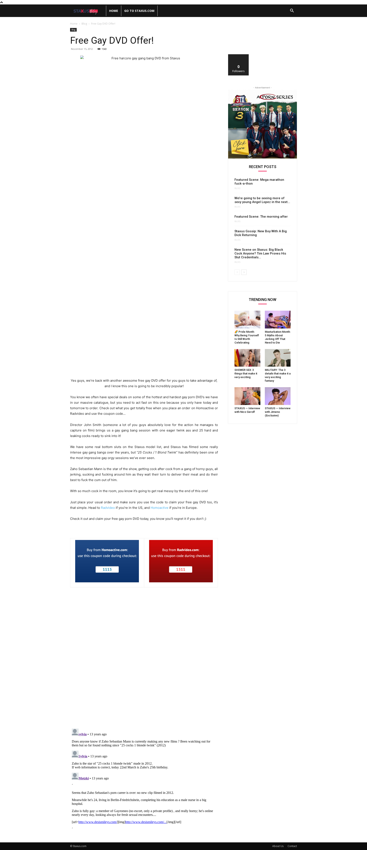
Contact (292, 846)
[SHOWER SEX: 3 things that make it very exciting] (247, 358)
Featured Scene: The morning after (261, 216)
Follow (239, 55)
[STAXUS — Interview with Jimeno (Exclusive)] (278, 396)
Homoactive (159, 508)
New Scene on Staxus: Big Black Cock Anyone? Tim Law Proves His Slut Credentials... (260, 253)
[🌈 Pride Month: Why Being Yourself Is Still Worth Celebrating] (247, 319)
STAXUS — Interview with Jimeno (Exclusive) (278, 412)
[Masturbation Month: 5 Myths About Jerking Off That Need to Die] (278, 319)
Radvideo (108, 508)
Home (113, 11)
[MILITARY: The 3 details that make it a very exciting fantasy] (278, 358)
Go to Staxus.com (139, 11)
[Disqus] (144, 670)
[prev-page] (237, 272)
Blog (84, 23)
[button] (292, 11)
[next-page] (244, 272)
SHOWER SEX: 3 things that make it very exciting (245, 373)
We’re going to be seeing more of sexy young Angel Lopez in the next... (262, 200)
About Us (278, 846)
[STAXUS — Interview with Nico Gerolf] (247, 396)
